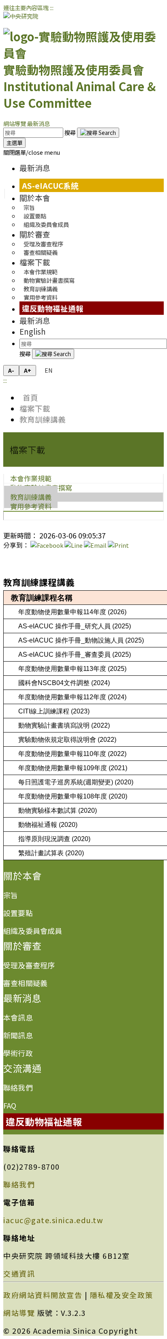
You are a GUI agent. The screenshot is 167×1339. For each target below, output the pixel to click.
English (32, 331)
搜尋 (70, 132)
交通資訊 (19, 1273)
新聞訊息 (18, 1035)
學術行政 (18, 1053)
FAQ (10, 1105)
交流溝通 (22, 1068)
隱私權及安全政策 (121, 1295)
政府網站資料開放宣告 (42, 1295)
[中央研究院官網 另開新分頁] (20, 16)
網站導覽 (14, 123)
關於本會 (34, 197)
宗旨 (10, 895)
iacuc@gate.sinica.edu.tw (53, 1220)
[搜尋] (98, 133)
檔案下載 (34, 261)
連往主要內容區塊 (26, 7)
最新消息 (38, 123)
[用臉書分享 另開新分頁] (46, 545)
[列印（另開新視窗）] (118, 545)
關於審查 (34, 234)
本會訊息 (18, 1017)
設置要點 (18, 913)
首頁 (28, 397)
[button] (31, 152)
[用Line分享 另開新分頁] (73, 545)
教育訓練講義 (42, 419)
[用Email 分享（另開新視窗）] (95, 545)
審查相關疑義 (41, 252)
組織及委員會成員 (46, 224)
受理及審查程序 (29, 965)
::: (52, 7)
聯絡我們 (18, 1087)
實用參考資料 (41, 297)
